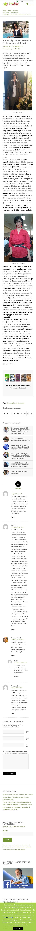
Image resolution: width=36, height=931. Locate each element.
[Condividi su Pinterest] (14, 413)
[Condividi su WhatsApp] (11, 413)
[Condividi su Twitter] (8, 413)
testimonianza (19, 403)
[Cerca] (26, 4)
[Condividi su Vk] (24, 413)
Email (27, 738)
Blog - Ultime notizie (10, 11)
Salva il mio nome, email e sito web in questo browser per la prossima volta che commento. (16, 752)
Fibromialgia (10, 403)
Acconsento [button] (18, 928)
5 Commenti (16, 46)
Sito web (27, 745)
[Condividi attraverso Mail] (31, 413)
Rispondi (13, 517)
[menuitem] (26, 4)
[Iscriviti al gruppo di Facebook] (18, 888)
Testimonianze (7, 49)
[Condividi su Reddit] (28, 413)
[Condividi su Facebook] (4, 413)
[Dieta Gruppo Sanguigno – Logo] (15, 4)
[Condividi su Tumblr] (21, 413)
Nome (27, 732)
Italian (21, 1)
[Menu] (30, 4)
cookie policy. (8, 917)
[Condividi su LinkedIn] (18, 413)
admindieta (17, 49)
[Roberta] (16, 29)
